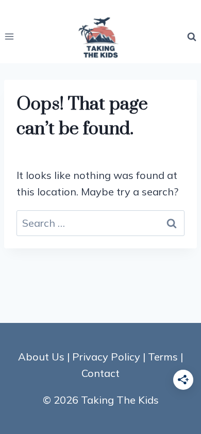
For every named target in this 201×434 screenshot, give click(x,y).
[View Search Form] (191, 36)
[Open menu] (9, 37)
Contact (100, 373)
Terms (163, 356)
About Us (41, 356)
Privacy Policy (106, 356)
